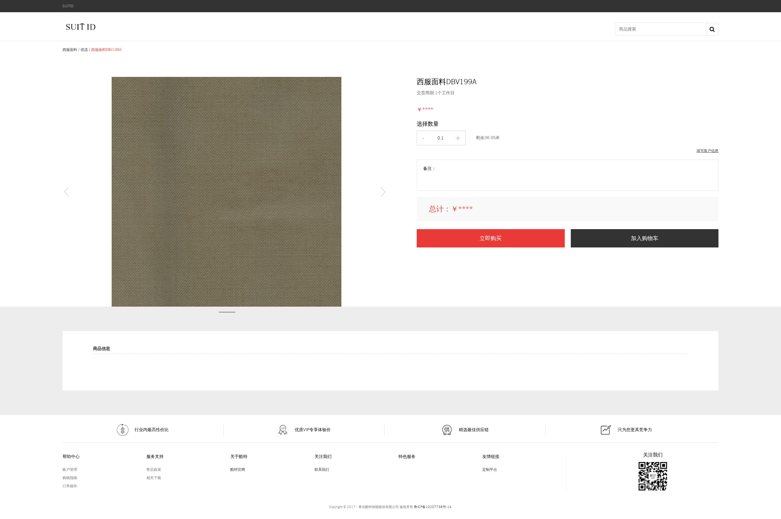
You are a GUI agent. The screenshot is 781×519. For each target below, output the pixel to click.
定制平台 (489, 469)
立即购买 (491, 238)
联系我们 (322, 469)
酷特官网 (237, 469)
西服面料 (70, 49)
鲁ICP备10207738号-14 (433, 507)
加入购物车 (644, 238)
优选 (84, 49)
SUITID (68, 6)
